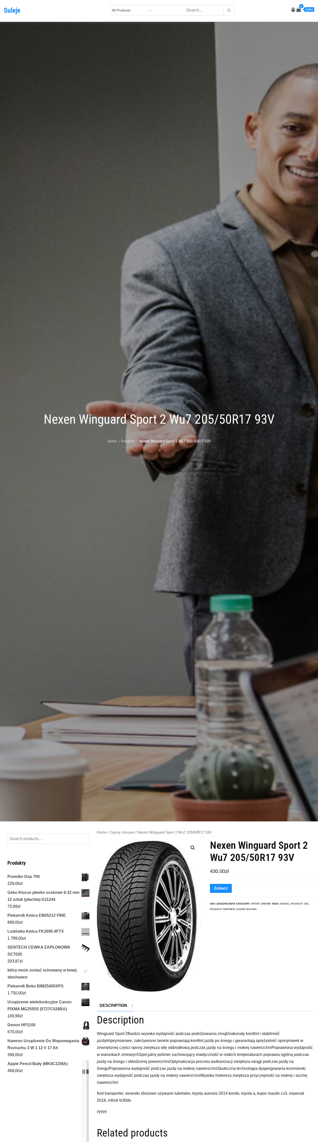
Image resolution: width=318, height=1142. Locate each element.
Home (102, 832)
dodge (284, 903)
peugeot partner (222, 909)
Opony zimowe (122, 832)
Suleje (12, 10)
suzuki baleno (246, 909)
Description (113, 1005)
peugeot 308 (299, 903)
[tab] (115, 1005)
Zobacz (221, 888)
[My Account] (293, 9)
